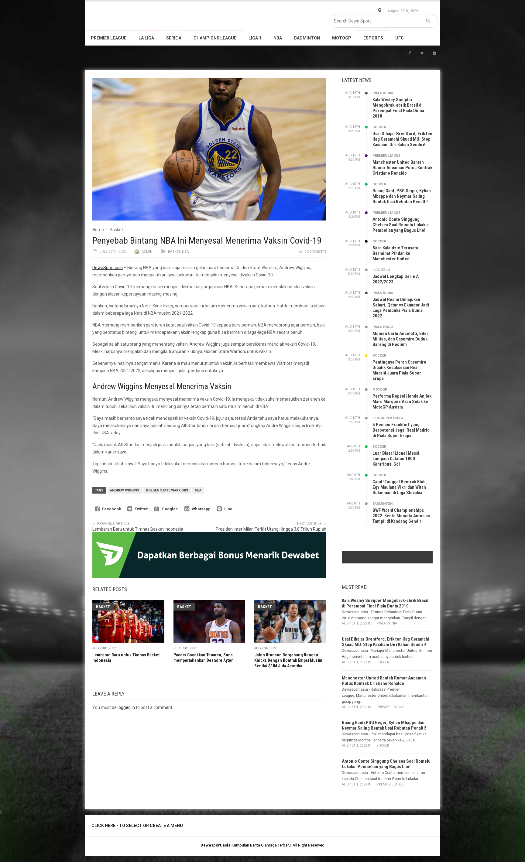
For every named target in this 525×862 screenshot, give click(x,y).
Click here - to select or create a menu (137, 825)
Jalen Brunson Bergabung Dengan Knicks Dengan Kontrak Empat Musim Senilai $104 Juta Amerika (288, 660)
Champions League (215, 38)
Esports (373, 38)
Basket (116, 229)
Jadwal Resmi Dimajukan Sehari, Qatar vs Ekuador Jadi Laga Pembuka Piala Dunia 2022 (400, 308)
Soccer (379, 127)
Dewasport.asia (216, 845)
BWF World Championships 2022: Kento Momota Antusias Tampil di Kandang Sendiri (401, 516)
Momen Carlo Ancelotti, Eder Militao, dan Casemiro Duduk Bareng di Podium (400, 339)
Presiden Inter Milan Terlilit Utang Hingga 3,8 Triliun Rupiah (271, 529)
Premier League (108, 38)
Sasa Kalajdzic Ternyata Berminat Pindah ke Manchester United (395, 253)
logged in (126, 707)
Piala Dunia (382, 93)
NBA (277, 38)
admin (147, 252)
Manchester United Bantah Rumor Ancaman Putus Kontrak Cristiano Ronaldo (402, 167)
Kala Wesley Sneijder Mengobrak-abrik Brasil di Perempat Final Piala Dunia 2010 (398, 108)
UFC (399, 38)
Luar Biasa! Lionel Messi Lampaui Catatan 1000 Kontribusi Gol (395, 458)
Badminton (307, 38)
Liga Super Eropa (387, 418)
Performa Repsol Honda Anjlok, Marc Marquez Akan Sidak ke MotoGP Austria (402, 401)
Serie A (173, 38)
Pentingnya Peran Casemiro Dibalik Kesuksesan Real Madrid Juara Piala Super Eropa (399, 370)
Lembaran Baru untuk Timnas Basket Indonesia (137, 529)
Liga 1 (255, 38)
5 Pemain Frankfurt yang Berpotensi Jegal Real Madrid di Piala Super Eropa (401, 430)
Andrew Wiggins (124, 490)
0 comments (315, 252)
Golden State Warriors (167, 490)
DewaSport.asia (107, 267)
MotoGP (341, 38)
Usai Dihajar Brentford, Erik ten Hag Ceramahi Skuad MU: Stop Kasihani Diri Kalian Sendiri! (402, 139)
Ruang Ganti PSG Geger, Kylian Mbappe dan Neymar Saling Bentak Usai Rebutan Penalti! (401, 196)
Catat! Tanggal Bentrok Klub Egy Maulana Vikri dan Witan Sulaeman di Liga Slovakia (399, 487)
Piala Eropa (382, 327)
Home (98, 229)
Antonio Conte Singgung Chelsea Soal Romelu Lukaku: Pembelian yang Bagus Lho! (400, 225)
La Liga (146, 38)
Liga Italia (381, 270)
